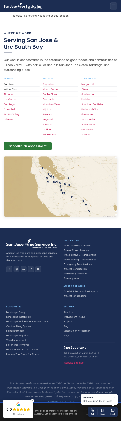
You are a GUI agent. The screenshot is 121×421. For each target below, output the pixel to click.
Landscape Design (16, 312)
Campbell (9, 109)
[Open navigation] (113, 6)
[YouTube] (38, 269)
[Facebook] (9, 269)
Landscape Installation (18, 316)
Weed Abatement (16, 340)
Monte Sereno (51, 89)
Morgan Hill (87, 84)
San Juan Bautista (92, 104)
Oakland (47, 129)
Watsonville (88, 119)
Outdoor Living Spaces (18, 326)
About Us (68, 312)
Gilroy (84, 89)
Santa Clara (50, 94)
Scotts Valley (11, 114)
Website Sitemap (74, 362)
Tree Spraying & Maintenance (80, 259)
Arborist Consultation (75, 269)
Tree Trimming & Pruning (77, 245)
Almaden (9, 94)
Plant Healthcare (15, 330)
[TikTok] (31, 269)
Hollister (86, 99)
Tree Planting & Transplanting (80, 254)
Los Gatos (10, 99)
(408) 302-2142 (75, 348)
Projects (68, 321)
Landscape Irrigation (17, 335)
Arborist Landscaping (75, 295)
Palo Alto (48, 114)
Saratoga (9, 104)
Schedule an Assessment (28, 146)
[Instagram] (16, 269)
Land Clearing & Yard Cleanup (22, 349)
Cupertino (49, 84)
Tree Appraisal (71, 278)
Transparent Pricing (74, 316)
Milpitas (47, 109)
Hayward (48, 119)
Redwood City (89, 109)
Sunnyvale (49, 99)
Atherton (9, 119)
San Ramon (88, 124)
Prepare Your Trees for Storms (23, 354)
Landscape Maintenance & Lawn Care (27, 321)
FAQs (66, 335)
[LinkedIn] (23, 269)
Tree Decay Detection (76, 273)
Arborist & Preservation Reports (81, 291)
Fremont (48, 124)
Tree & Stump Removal (76, 250)
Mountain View (51, 104)
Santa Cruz (49, 134)
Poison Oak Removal (17, 344)
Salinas (85, 134)
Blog (66, 326)
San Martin (87, 94)
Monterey (87, 129)
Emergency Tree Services (78, 264)
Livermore (87, 114)
